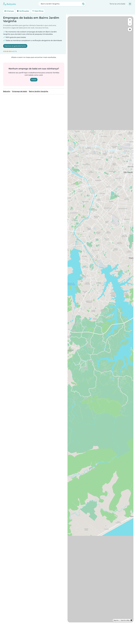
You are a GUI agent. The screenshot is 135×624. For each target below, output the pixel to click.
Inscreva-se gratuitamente (15, 46)
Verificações (24, 11)
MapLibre (116, 620)
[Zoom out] (130, 24)
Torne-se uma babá (117, 4)
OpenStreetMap (125, 620)
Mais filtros (38, 11)
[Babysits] (9, 4)
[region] (100, 319)
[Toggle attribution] (131, 620)
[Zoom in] (130, 20)
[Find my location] (130, 29)
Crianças (10, 11)
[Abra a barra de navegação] (130, 4)
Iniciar (33, 80)
